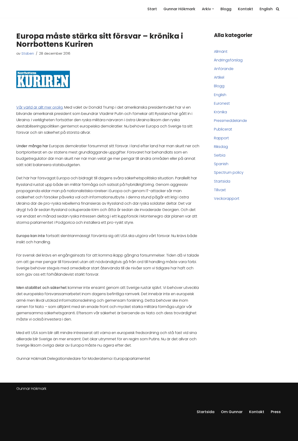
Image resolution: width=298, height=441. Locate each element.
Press (276, 411)
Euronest (222, 103)
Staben (27, 53)
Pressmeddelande (230, 120)
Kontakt (245, 9)
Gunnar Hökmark (179, 9)
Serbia (219, 155)
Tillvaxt (220, 190)
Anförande (224, 68)
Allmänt (220, 51)
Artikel (219, 77)
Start (152, 9)
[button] (213, 9)
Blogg (225, 9)
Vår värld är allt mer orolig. (39, 107)
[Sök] (277, 9)
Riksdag (221, 146)
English (266, 9)
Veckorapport (226, 198)
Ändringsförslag (228, 60)
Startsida (222, 181)
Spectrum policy (229, 172)
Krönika (220, 112)
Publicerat (223, 129)
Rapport (221, 138)
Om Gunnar (232, 411)
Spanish (221, 164)
